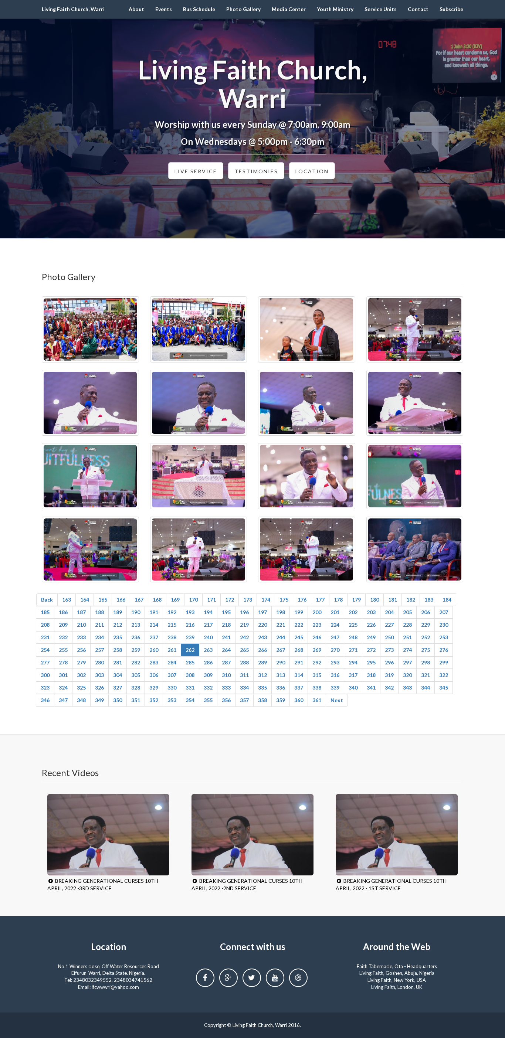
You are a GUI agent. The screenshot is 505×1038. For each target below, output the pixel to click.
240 (208, 637)
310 (226, 675)
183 (428, 599)
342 (389, 687)
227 (389, 625)
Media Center (289, 9)
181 (392, 599)
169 (175, 599)
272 (371, 650)
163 (66, 599)
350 (117, 700)
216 (190, 625)
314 (298, 675)
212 (117, 625)
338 (316, 687)
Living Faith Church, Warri (73, 9)
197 (262, 612)
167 (139, 599)
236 (135, 637)
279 (81, 662)
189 (117, 612)
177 (320, 599)
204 (389, 612)
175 (283, 599)
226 (371, 625)
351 (135, 700)
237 (153, 637)
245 (298, 637)
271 (353, 650)
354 (190, 700)
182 (410, 599)
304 (117, 675)
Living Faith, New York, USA (396, 980)
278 (63, 662)
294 (353, 662)
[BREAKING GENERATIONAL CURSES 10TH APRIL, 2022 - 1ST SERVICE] (397, 834)
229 (425, 625)
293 (335, 662)
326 (99, 687)
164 (84, 599)
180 (374, 599)
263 (208, 650)
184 (447, 599)
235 (117, 637)
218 (226, 625)
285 (190, 662)
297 (407, 662)
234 (99, 637)
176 (302, 599)
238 (171, 637)
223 (316, 625)
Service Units (381, 9)
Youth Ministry (335, 9)
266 (262, 650)
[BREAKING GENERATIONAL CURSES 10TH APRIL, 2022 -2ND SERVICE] (252, 834)
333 (226, 687)
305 (135, 675)
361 (316, 700)
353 (171, 700)
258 (117, 650)
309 (208, 675)
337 (298, 687)
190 (135, 612)
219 (244, 625)
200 (316, 612)
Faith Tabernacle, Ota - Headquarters (397, 966)
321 (425, 675)
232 (63, 637)
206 (425, 612)
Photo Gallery (243, 9)
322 (443, 675)
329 (153, 687)
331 (190, 687)
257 (99, 650)
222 (298, 625)
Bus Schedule (199, 9)
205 (407, 612)
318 (371, 675)
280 (99, 662)
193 (190, 612)
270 (335, 650)
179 (356, 599)
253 (443, 637)
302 (81, 675)
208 (45, 625)
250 (389, 637)
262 (190, 650)
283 (153, 662)
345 (443, 687)
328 (135, 687)
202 (353, 612)
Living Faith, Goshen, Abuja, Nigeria (396, 973)
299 (443, 662)
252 (425, 637)
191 (153, 612)
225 (353, 625)
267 (280, 650)
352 (153, 700)
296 (389, 662)
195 (226, 612)
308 (190, 675)
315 (316, 675)
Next (337, 700)
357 (244, 700)
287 (226, 662)
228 (407, 625)
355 (208, 700)
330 (171, 687)
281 (117, 662)
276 (443, 650)
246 (316, 637)
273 (389, 650)
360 (298, 700)
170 (193, 599)
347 (63, 700)
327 (117, 687)
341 (371, 687)
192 (171, 612)
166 (120, 599)
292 (316, 662)
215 (171, 625)
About (136, 9)
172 (229, 599)
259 (135, 650)
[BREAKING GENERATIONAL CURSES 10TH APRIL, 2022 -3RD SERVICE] (108, 834)
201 (335, 612)
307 (171, 675)
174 (265, 599)
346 (45, 700)
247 (335, 637)
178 (338, 599)
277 (45, 662)
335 (262, 687)
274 (407, 650)
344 (425, 687)
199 (298, 612)
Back (47, 599)
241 (226, 637)
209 (63, 625)
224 (335, 625)
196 (244, 612)
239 (190, 637)
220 (262, 625)
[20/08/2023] (90, 329)
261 (171, 650)
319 (389, 675)
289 (262, 662)
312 (262, 675)
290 (280, 662)
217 (208, 625)
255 (63, 650)
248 (353, 637)
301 (63, 675)
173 (247, 599)
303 (99, 675)
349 (99, 700)
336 (280, 687)
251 (407, 637)
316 (335, 675)
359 (280, 700)
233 (81, 637)
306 (153, 675)
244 (280, 637)
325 (81, 687)
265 (244, 650)
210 (81, 625)
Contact (418, 9)
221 (280, 625)
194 (208, 612)
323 (45, 687)
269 (316, 650)
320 (407, 675)
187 (81, 612)
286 (208, 662)
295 (371, 662)
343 (407, 687)
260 (153, 650)
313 (280, 675)
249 (371, 637)
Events (163, 9)
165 (102, 599)
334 (244, 687)
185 (45, 612)
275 (425, 650)
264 (226, 650)
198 (280, 612)
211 (99, 625)
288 (244, 662)
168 (157, 599)
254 (45, 650)
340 (353, 687)
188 (99, 612)
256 (81, 650)
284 (171, 662)
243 (262, 637)
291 (298, 662)
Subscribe (451, 9)
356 (226, 700)
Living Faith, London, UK (396, 987)
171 (211, 599)
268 (298, 650)
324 (63, 687)
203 (371, 612)
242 (244, 637)
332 (208, 687)
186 (63, 612)
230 (443, 625)
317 (353, 675)
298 (425, 662)
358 (262, 700)
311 (244, 675)
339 (335, 687)
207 (443, 612)
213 (135, 625)
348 (81, 700)
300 (45, 675)
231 (45, 637)
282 (135, 662)
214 (153, 625)
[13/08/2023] (415, 329)
